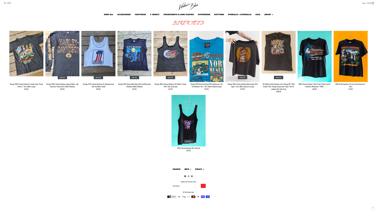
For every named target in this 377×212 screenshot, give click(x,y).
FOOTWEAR (140, 14)
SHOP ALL (108, 14)
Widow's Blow (190, 192)
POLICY (199, 169)
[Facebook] (185, 176)
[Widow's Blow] (188, 8)
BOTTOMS (219, 14)
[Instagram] (188, 176)
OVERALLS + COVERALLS (239, 14)
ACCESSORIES (124, 14)
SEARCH (176, 169)
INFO (187, 169)
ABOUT (268, 14)
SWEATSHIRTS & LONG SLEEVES (178, 14)
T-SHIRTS (154, 14)
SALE (257, 14)
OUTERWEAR (204, 14)
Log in (364, 3)
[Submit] (203, 186)
